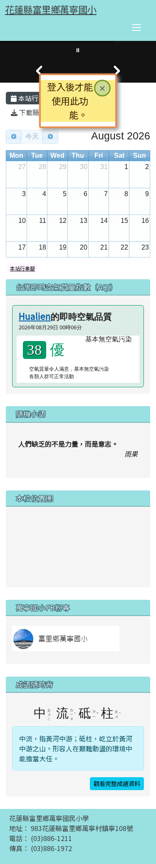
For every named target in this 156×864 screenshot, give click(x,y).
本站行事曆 (34, 98)
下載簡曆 (31, 112)
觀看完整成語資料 (117, 783)
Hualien (35, 316)
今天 (32, 136)
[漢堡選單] (136, 27)
